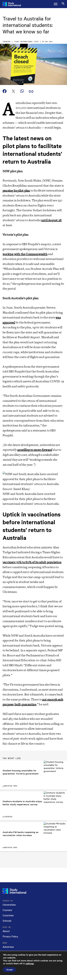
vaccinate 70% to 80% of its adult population (32, 562)
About (6, 931)
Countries (8, 915)
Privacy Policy (10, 936)
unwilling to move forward (34, 450)
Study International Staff (26, 42)
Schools (7, 920)
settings (30, 963)
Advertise (8, 947)
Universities (9, 904)
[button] (55, 4)
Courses (7, 910)
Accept (9, 969)
